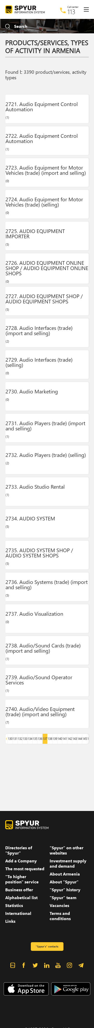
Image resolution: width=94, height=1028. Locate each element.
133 (25, 739)
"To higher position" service (22, 879)
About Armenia (65, 874)
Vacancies (59, 905)
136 (40, 739)
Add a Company (21, 860)
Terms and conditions (60, 916)
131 (15, 739)
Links (10, 921)
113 (71, 11)
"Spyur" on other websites (66, 850)
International (18, 913)
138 (50, 739)
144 (79, 739)
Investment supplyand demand (68, 863)
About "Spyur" (64, 881)
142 (69, 739)
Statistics (14, 905)
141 (64, 739)
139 (54, 739)
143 (74, 739)
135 (35, 739)
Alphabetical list (21, 897)
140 (59, 739)
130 (10, 739)
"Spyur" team (63, 897)
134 (30, 739)
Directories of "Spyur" (18, 850)
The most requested (24, 868)
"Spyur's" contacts (47, 946)
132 (20, 739)
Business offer (19, 889)
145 (84, 739)
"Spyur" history (65, 889)
